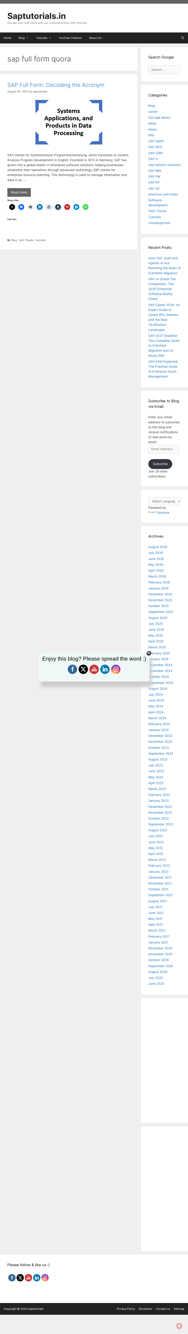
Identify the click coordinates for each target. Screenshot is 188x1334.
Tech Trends (26, 240)
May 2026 (155, 565)
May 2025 (155, 635)
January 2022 (158, 871)
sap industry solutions (164, 165)
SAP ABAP (156, 141)
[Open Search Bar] (182, 37)
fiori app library (159, 117)
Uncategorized (159, 223)
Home (7, 38)
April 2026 (156, 570)
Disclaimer (145, 1309)
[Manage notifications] (179, 1326)
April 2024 (156, 712)
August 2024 (157, 688)
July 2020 (155, 978)
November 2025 (160, 600)
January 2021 (158, 942)
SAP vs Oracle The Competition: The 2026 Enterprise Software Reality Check (162, 289)
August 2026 (157, 547)
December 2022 (160, 807)
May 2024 (155, 706)
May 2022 (155, 848)
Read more (19, 192)
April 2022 (155, 854)
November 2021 (160, 883)
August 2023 (157, 759)
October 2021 (158, 889)
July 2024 (155, 694)
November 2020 (160, 954)
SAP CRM (155, 153)
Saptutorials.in (36, 16)
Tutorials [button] (41, 38)
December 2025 (160, 594)
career (153, 111)
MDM (152, 123)
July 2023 (155, 765)
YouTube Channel (70, 38)
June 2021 (156, 913)
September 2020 (160, 966)
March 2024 (157, 718)
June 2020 (156, 983)
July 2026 (155, 553)
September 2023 (160, 753)
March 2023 (157, 789)
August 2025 (157, 618)
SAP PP (154, 182)
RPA (151, 135)
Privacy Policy (126, 1309)
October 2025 (158, 606)
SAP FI (153, 159)
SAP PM (154, 176)
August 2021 (157, 901)
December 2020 (160, 948)
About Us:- (96, 38)
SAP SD (154, 188)
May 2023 (155, 777)
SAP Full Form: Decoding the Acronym (55, 85)
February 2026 (159, 582)
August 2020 (157, 972)
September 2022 (160, 824)
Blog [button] (22, 38)
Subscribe (160, 464)
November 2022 (160, 812)
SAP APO (155, 147)
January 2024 (158, 730)
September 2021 (160, 895)
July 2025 (155, 624)
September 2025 (160, 612)
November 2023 (160, 741)
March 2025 (157, 647)
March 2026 (157, 576)
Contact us (163, 1309)
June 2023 (156, 771)
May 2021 (155, 919)
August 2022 (157, 830)
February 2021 (158, 936)
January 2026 (158, 588)
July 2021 (155, 907)
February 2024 (159, 724)
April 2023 (156, 783)
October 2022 (158, 818)
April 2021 (155, 924)
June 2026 (156, 559)
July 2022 (155, 836)
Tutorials (40, 240)
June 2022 (156, 842)
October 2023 (158, 748)
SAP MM (154, 171)
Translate (162, 512)
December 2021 (160, 877)
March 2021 (157, 930)
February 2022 (159, 865)
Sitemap (179, 1309)
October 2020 (158, 960)
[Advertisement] (68, 279)
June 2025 (156, 629)
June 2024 (156, 700)
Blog (14, 240)
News (152, 129)
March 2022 (157, 860)
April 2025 (155, 641)
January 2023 (158, 800)
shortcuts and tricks (163, 194)
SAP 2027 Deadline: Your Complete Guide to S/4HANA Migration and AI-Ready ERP (164, 346)
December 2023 (160, 736)
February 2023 (159, 795)
